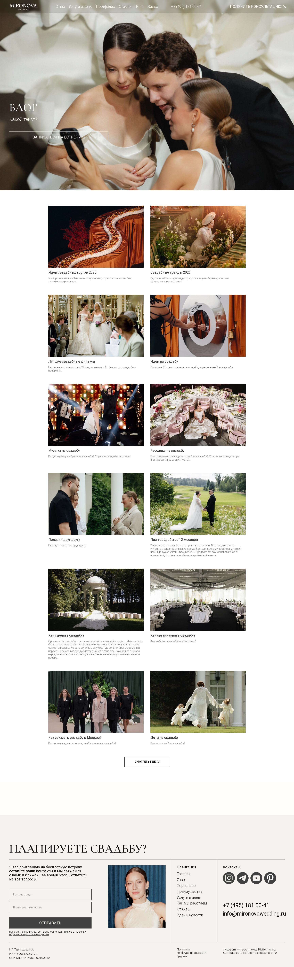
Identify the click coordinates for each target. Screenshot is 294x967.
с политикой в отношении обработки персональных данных (47, 933)
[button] (258, 7)
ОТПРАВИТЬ (50, 923)
